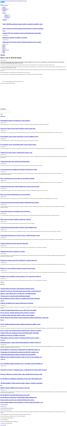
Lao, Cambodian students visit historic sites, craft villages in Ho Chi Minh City (21, 363)
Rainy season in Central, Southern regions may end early (15, 219)
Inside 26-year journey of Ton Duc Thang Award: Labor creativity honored (20, 291)
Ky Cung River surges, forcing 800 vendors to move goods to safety (18, 144)
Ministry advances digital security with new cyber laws (15, 387)
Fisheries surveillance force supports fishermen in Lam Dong (16, 303)
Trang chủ (4, 7)
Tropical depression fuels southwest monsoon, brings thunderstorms (18, 227)
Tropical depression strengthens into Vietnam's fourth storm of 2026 (18, 169)
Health (4, 45)
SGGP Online (2, 0)
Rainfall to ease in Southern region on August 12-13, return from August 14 (20, 276)
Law (1, 385)
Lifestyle (4, 50)
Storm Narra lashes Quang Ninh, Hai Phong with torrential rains (17, 128)
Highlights (5, 19)
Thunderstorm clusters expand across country (12, 251)
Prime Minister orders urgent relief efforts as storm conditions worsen (19, 136)
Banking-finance (7, 14)
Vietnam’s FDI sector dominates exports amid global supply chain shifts (22, 33)
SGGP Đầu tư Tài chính (15, 0)
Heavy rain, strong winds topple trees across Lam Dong (15, 194)
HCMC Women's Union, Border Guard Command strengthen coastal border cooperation (24, 317)
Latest (4, 30)
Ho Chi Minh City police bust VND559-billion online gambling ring (18, 397)
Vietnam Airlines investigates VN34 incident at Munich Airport (17, 288)
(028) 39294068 (3, 408)
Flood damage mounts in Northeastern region (15, 120)
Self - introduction (8, 16)
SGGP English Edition (4, 5)
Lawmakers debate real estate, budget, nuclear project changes (17, 315)
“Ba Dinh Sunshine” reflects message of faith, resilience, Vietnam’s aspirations (21, 383)
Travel (4, 51)
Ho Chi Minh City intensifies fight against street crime (15, 395)
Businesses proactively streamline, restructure (15, 37)
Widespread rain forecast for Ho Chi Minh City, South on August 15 (18, 260)
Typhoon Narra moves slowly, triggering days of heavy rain (16, 152)
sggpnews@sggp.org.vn (10, 408)
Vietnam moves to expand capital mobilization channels (15, 296)
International (5, 9)
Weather (4, 52)
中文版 (20, 0)
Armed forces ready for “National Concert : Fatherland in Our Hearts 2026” (23, 369)
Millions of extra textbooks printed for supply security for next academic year (21, 357)
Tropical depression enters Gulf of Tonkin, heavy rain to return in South (19, 186)
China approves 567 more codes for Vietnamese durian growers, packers (22, 42)
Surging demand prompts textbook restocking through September (18, 354)
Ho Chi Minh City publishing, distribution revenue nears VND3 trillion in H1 (21, 378)
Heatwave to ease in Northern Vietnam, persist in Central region (17, 268)
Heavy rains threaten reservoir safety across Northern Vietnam (17, 178)
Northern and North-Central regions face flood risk (14, 243)
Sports (4, 47)
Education (4, 46)
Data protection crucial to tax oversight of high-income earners (17, 400)
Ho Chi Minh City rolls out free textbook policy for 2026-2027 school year (20, 349)
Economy (6, 15)
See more (2, 282)
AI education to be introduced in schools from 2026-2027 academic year (19, 352)
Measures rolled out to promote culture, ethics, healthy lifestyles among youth (21, 374)
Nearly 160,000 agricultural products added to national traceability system (23, 24)
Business (4, 10)
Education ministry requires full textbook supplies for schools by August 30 (20, 342)
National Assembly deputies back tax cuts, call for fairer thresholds (18, 310)
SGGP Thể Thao (8, 0)
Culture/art (2, 359)
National (2, 300)
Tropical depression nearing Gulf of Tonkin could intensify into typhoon (19, 202)
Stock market (7, 17)
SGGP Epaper (24, 0)
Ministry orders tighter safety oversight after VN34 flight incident (18, 293)
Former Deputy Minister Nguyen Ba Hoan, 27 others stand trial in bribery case (21, 402)
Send (1, 114)
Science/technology (6, 49)
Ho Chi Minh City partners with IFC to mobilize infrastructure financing (20, 298)
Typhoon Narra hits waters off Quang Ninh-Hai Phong (15, 161)
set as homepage (3, 425)
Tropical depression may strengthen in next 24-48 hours (15, 211)
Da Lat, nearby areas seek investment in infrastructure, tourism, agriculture (23, 28)
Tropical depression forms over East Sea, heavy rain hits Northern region (20, 235)
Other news (2, 116)
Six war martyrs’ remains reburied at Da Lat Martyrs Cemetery (17, 312)
